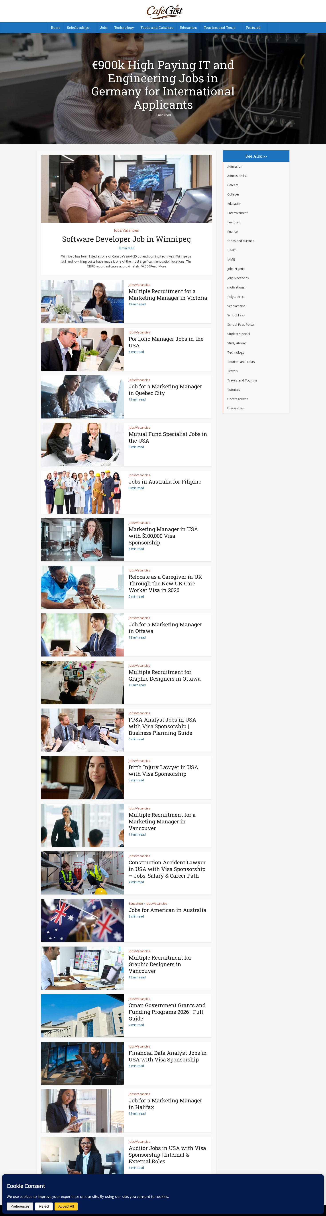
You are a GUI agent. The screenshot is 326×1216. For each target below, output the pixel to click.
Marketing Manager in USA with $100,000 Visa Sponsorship (163, 536)
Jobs (104, 27)
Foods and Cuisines (157, 27)
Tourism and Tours (220, 27)
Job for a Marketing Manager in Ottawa (165, 628)
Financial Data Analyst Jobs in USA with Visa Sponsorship (168, 1056)
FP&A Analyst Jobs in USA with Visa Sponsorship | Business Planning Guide (162, 726)
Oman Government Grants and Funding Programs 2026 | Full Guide (167, 1012)
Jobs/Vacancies (126, 230)
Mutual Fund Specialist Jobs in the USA (168, 437)
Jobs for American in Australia (167, 910)
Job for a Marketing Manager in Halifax (165, 1104)
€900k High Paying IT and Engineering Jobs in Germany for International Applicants (163, 84)
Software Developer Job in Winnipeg (126, 239)
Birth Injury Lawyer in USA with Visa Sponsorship (163, 770)
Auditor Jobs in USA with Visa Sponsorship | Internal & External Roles (167, 1154)
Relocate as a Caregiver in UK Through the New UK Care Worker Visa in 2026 (165, 583)
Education (188, 27)
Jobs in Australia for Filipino (165, 481)
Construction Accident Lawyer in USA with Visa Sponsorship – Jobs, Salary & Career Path (167, 869)
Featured (253, 27)
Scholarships (78, 27)
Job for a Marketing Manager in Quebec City (165, 390)
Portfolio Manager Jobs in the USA (166, 342)
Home (55, 27)
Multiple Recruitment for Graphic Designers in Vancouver (160, 964)
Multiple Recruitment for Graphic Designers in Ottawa (165, 675)
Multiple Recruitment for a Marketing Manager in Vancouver (162, 821)
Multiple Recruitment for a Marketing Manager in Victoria (168, 294)
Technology (124, 27)
